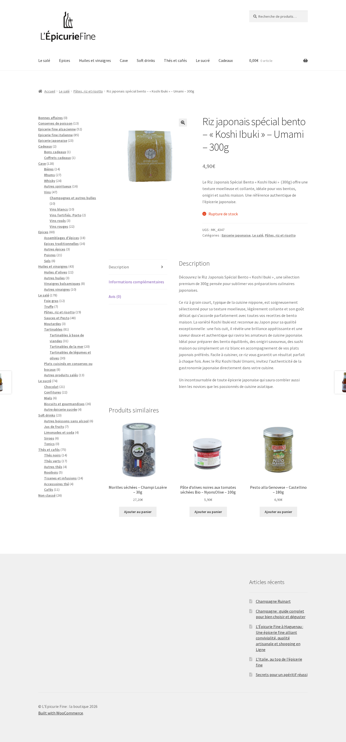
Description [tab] (119, 266)
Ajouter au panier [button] (137, 511)
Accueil (49, 91)
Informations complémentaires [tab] (136, 281)
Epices (64, 60)
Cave (124, 60)
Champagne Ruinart (273, 601)
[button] (183, 123)
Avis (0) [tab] (115, 296)
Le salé (44, 60)
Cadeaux (226, 60)
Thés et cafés (175, 60)
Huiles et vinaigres (95, 60)
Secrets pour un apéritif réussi (281, 674)
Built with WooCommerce (60, 712)
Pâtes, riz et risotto (88, 91)
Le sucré (203, 60)
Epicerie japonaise (236, 235)
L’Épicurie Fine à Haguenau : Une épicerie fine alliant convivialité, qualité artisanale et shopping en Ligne (279, 638)
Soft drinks (146, 60)
